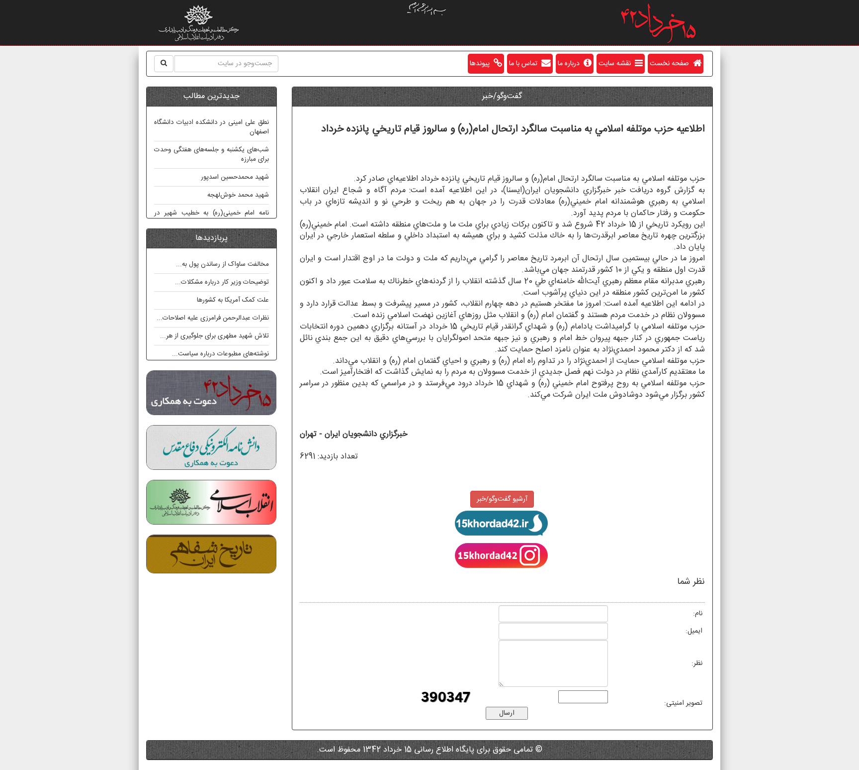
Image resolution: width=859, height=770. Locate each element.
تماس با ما (525, 64)
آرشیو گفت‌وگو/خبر (502, 499)
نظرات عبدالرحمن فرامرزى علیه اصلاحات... (213, 318)
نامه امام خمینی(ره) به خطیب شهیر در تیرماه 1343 (211, 218)
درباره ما (571, 64)
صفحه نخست (671, 64)
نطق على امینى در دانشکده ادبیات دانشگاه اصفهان (211, 127)
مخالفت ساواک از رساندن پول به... (222, 264)
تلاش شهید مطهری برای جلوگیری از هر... (214, 335)
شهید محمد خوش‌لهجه (238, 195)
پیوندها (482, 64)
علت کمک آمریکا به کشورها (233, 300)
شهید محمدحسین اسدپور (235, 177)
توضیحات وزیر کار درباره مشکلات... (222, 282)
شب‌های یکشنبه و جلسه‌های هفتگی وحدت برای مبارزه (211, 154)
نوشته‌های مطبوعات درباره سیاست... (220, 353)
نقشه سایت (617, 64)
